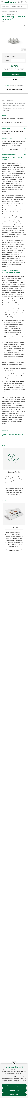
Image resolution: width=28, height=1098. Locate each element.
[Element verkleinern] (22, 49)
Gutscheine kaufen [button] (14, 550)
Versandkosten (20, 68)
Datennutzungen (17, 1073)
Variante (7, 56)
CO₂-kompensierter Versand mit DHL (14, 69)
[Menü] (2, 2)
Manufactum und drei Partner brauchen (12, 1070)
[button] (25, 26)
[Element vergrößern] (25, 49)
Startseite (4, 11)
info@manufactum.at (14, 494)
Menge (7, 60)
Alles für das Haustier (13, 11)
